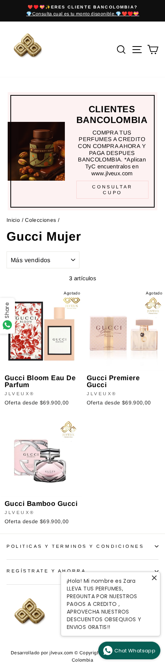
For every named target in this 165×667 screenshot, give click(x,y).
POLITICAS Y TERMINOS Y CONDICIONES (75, 546)
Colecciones (40, 220)
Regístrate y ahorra (46, 570)
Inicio (13, 220)
